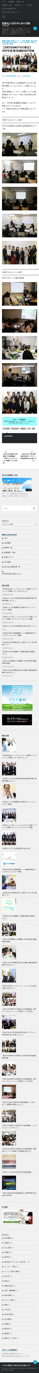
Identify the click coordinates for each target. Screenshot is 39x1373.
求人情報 (29, 5)
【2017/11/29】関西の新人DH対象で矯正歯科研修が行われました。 (19, 671)
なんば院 (7, 1247)
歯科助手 (23, 428)
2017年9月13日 (11, 76)
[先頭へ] (35, 1362)
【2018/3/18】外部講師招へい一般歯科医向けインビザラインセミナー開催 (19, 634)
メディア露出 (9, 1300)
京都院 (4, 40)
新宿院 (6, 1333)
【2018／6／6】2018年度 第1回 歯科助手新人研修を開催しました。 (19, 599)
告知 (6, 1281)
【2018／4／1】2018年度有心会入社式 (16, 626)
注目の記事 (8, 1314)
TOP (3, 2)
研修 (8, 40)
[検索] (34, 508)
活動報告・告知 (7, 5)
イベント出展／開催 (11, 1271)
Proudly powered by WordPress (13, 1368)
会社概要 (11, 2)
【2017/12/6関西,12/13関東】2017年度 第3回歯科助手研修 (19, 662)
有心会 (33, 40)
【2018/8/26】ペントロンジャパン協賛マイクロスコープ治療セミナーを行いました (19, 590)
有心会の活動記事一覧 (9, 8)
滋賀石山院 (9, 42)
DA (29, 428)
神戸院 (12, 40)
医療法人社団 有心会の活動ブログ (16, 24)
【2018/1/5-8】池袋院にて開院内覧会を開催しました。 (19, 653)
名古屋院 (26, 42)
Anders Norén (9, 1370)
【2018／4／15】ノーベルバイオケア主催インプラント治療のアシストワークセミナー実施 (19, 618)
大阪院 (32, 42)
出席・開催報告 (10, 1290)
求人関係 (7, 1319)
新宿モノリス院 (18, 42)
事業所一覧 (20, 2)
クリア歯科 (6, 428)
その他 (6, 1309)
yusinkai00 (26, 76)
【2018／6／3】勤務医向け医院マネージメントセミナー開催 (19, 608)
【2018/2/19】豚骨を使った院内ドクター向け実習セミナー (19, 643)
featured (15, 428)
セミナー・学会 (20, 40)
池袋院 (6, 1324)
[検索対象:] (19, 508)
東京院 (28, 40)
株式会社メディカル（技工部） (15, 1262)
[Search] (4, 17)
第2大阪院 (10, 44)
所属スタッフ (19, 5)
